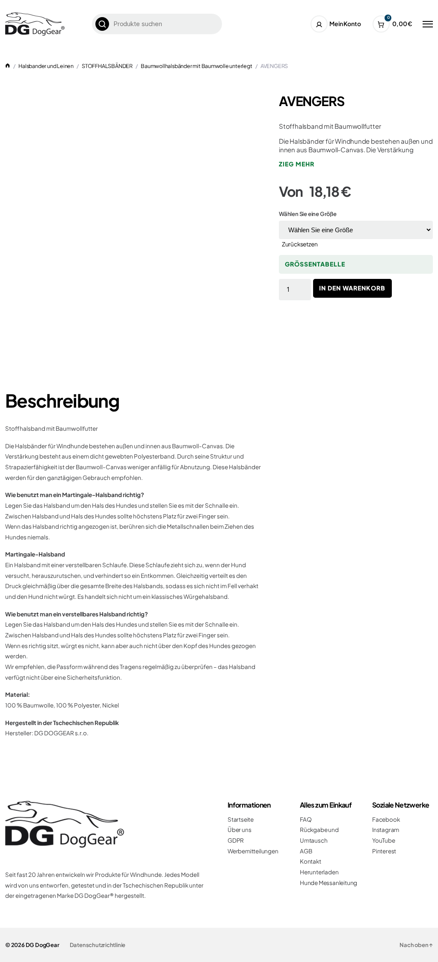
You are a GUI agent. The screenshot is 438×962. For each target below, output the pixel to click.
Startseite (241, 819)
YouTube (383, 840)
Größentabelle (315, 264)
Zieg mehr (296, 164)
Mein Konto (345, 23)
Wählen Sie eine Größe (308, 213)
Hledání (102, 24)
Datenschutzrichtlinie (98, 944)
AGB (306, 851)
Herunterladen (319, 872)
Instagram (385, 829)
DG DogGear (42, 944)
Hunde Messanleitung (328, 882)
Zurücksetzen (300, 244)
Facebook (386, 819)
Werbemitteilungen (253, 851)
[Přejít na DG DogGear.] (7, 65)
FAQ (305, 819)
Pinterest (384, 851)
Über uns (239, 829)
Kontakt (310, 861)
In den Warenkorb (352, 288)
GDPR (236, 840)
